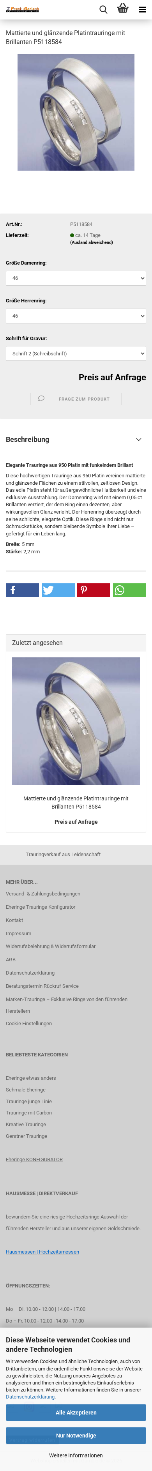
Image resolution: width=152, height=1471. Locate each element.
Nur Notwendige (76, 1435)
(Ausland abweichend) (91, 242)
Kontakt (14, 920)
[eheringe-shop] (19, 9)
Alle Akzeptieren (76, 1412)
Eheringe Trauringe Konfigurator (40, 907)
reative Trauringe (27, 1124)
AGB (11, 959)
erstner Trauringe (28, 1136)
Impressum (18, 933)
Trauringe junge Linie (29, 1101)
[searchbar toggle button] (103, 9)
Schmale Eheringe (26, 1090)
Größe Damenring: (26, 263)
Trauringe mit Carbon (29, 1113)
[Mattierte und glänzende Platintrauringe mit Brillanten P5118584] (76, 112)
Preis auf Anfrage (112, 377)
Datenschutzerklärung (30, 1397)
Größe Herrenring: (26, 301)
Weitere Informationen (76, 1455)
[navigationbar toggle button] (142, 9)
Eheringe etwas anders (31, 1078)
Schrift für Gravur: (26, 338)
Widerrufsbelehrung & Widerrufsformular (50, 946)
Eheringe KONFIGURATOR (34, 1159)
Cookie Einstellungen (29, 1023)
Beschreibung (27, 439)
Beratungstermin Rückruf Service (42, 986)
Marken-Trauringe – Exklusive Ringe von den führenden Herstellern (66, 1005)
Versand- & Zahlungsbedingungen (43, 894)
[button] (22, 590)
